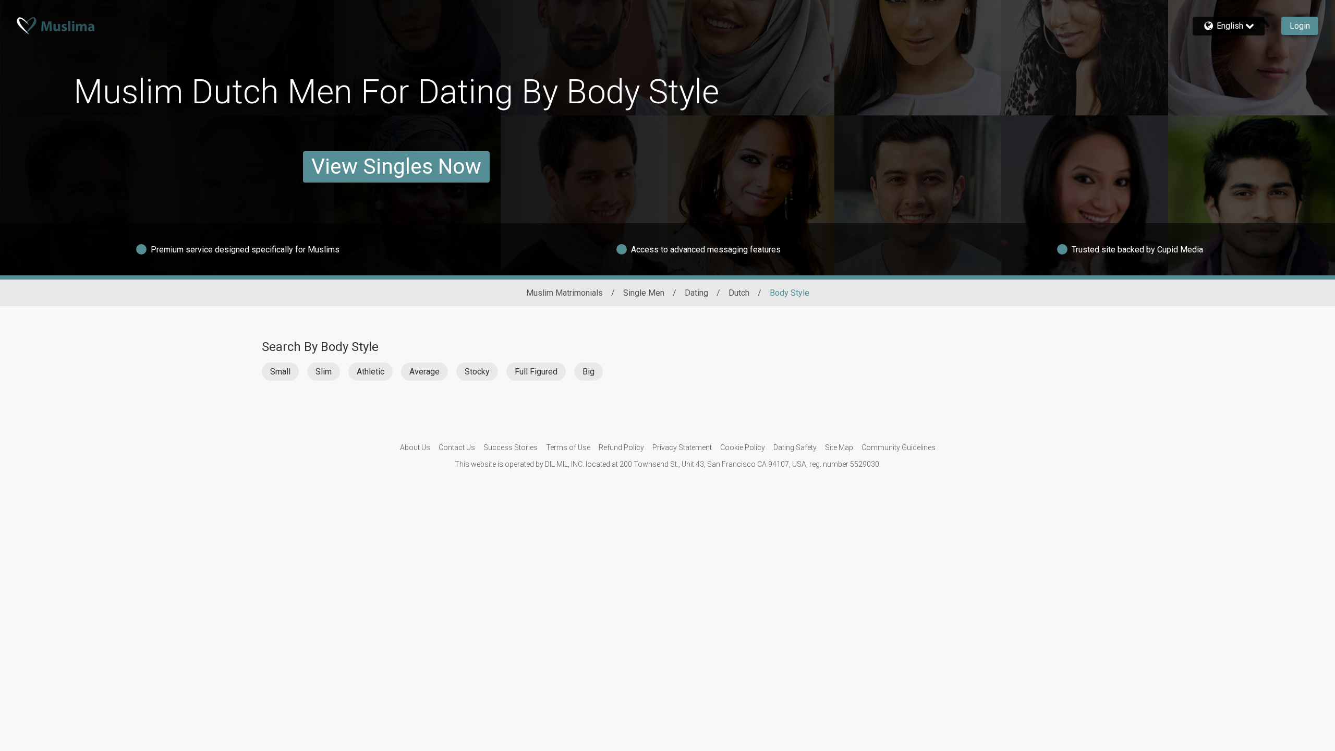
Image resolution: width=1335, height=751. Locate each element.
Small (280, 372)
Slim (323, 372)
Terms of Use (568, 447)
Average (424, 372)
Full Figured (536, 372)
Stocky (477, 372)
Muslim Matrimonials (564, 293)
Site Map (839, 447)
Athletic (370, 372)
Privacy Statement (682, 447)
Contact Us (457, 447)
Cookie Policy (742, 447)
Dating (696, 293)
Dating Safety (795, 447)
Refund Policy (621, 447)
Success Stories (510, 447)
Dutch (739, 293)
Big (588, 372)
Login (1300, 26)
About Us (415, 447)
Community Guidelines (898, 447)
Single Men (643, 293)
